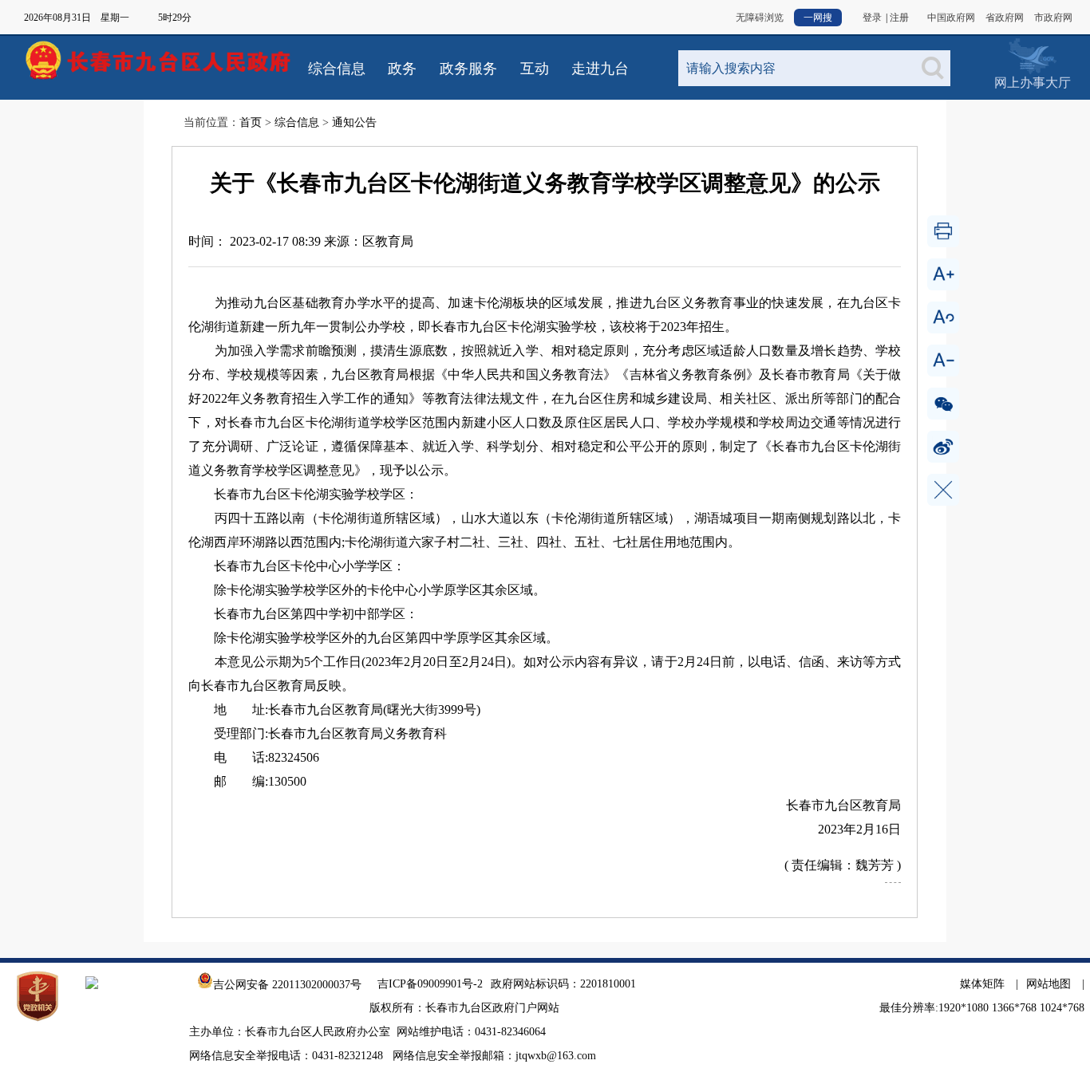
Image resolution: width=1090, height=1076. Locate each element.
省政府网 (1004, 17)
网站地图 (1048, 984)
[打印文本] (943, 231)
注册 (899, 17)
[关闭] (943, 490)
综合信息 (336, 68)
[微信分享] (943, 404)
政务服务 (468, 68)
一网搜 (818, 17)
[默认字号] (943, 317)
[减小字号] (943, 360)
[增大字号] (943, 274)
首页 (250, 122)
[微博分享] (943, 447)
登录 (872, 17)
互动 (534, 68)
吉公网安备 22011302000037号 (287, 985)
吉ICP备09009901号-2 (430, 984)
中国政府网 (951, 17)
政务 (402, 68)
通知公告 (354, 122)
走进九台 (600, 68)
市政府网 (1053, 17)
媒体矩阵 (982, 984)
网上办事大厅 (1032, 55)
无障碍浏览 (760, 17)
